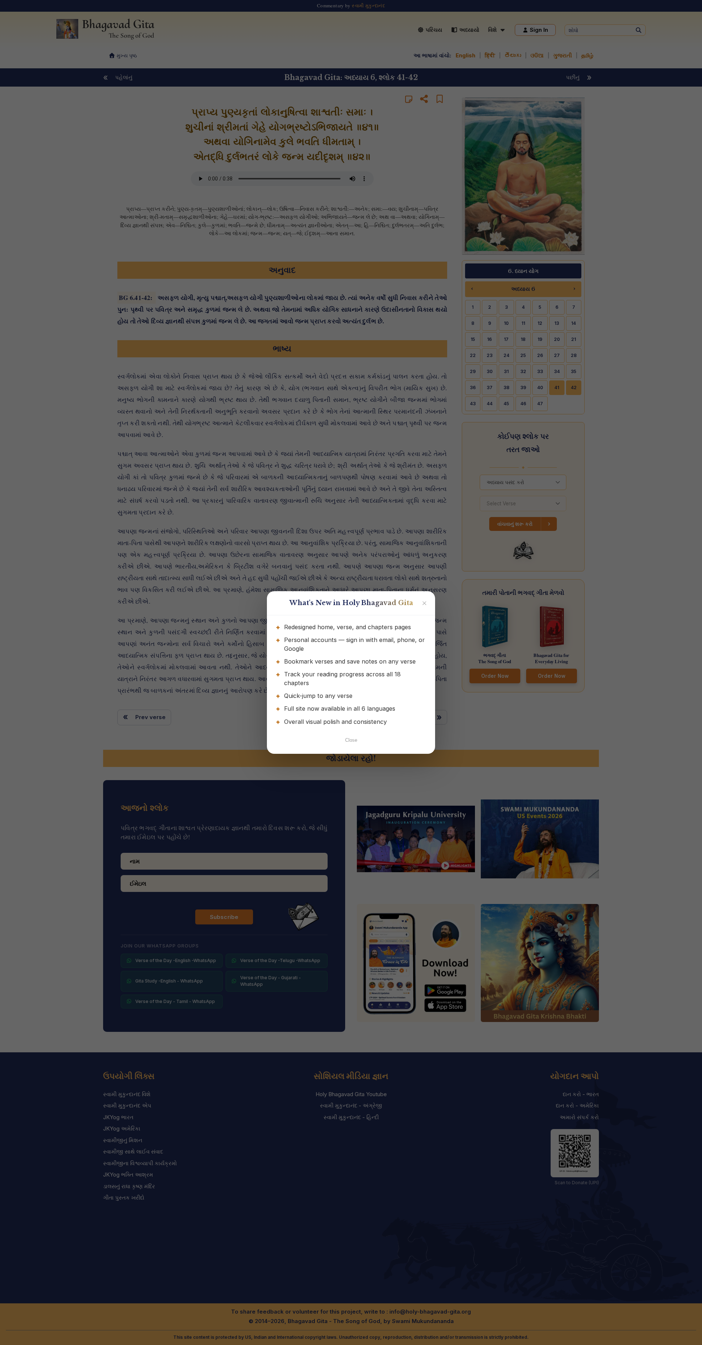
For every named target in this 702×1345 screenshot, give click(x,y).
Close (351, 740)
